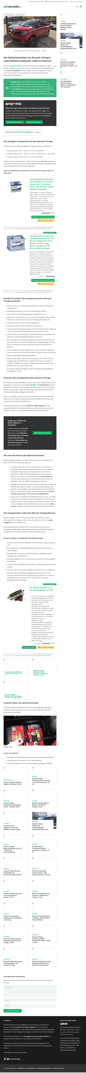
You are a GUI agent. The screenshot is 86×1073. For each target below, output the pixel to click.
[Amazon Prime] (52, 213)
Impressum (21, 1068)
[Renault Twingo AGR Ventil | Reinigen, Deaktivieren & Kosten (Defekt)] (44, 904)
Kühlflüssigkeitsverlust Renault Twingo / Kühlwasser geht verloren (68, 26)
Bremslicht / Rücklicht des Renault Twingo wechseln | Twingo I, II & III (68, 65)
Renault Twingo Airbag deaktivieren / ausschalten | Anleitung (13, 918)
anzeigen (37, 132)
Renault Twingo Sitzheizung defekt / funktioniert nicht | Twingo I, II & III (41, 939)
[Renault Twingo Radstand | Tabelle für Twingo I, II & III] (16, 660)
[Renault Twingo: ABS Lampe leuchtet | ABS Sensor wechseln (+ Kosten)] (44, 858)
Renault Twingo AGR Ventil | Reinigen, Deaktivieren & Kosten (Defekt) (41, 918)
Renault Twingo (15, 66)
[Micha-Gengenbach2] (12, 104)
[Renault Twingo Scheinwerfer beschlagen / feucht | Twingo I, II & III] (16, 682)
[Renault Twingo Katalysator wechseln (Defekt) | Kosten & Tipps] (16, 813)
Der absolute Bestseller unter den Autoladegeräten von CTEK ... (41, 590)
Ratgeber (34, 776)
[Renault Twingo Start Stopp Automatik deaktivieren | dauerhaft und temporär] (44, 949)
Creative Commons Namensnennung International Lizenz (70, 1032)
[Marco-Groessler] (14, 104)
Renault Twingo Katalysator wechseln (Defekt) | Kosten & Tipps (12, 827)
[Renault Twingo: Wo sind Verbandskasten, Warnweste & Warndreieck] (16, 858)
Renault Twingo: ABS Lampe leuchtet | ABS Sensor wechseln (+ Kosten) (41, 873)
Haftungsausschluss (44, 1068)
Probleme (6, 801)
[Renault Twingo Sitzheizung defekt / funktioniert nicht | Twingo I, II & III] (44, 926)
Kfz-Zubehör (63, 79)
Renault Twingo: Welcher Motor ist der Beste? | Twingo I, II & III (40, 805)
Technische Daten (9, 780)
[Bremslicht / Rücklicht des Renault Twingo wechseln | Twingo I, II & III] (71, 53)
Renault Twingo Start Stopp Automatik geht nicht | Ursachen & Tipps (13, 963)
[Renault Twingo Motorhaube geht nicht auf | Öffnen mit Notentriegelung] (16, 836)
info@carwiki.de (58, 1068)
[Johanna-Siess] (17, 104)
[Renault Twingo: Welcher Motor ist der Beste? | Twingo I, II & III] (44, 791)
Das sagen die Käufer (29, 647)
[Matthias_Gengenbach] (6, 104)
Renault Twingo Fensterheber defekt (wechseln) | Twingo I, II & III (40, 849)
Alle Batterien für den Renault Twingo (43, 217)
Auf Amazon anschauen (47, 220)
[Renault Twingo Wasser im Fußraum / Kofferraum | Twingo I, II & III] (44, 881)
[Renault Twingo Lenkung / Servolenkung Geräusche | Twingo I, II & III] (16, 926)
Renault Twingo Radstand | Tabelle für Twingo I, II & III (13, 673)
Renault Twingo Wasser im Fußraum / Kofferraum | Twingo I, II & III (41, 895)
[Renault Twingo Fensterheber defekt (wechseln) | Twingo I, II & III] (44, 836)
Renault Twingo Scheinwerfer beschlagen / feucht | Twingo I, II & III (13, 696)
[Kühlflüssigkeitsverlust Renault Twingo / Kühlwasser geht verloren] (71, 15)
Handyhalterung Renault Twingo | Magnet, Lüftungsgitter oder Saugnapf (68, 84)
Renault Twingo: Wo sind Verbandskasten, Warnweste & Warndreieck (12, 873)
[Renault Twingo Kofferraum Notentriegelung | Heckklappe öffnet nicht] (44, 813)
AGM (31, 385)
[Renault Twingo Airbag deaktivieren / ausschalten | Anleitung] (16, 904)
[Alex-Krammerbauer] (20, 104)
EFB (38, 385)
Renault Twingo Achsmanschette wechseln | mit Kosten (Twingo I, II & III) (40, 673)
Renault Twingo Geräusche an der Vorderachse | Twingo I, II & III (13, 895)
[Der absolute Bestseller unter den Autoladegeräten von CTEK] (15, 594)
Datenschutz (31, 1068)
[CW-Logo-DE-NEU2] (12, 7)
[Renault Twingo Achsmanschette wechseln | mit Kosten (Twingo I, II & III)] (44, 660)
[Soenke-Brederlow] (9, 104)
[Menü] (81, 6)
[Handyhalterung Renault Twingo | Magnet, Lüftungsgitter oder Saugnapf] (71, 72)
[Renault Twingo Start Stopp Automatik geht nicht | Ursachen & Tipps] (16, 949)
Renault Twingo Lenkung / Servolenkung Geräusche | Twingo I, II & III (12, 940)
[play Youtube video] (30, 731)
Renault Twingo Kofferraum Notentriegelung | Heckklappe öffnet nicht (40, 826)
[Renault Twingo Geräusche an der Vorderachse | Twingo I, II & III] (16, 881)
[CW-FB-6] (12, 1059)
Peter (10, 747)
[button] (77, 7)
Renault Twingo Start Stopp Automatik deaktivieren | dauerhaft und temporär (41, 963)
